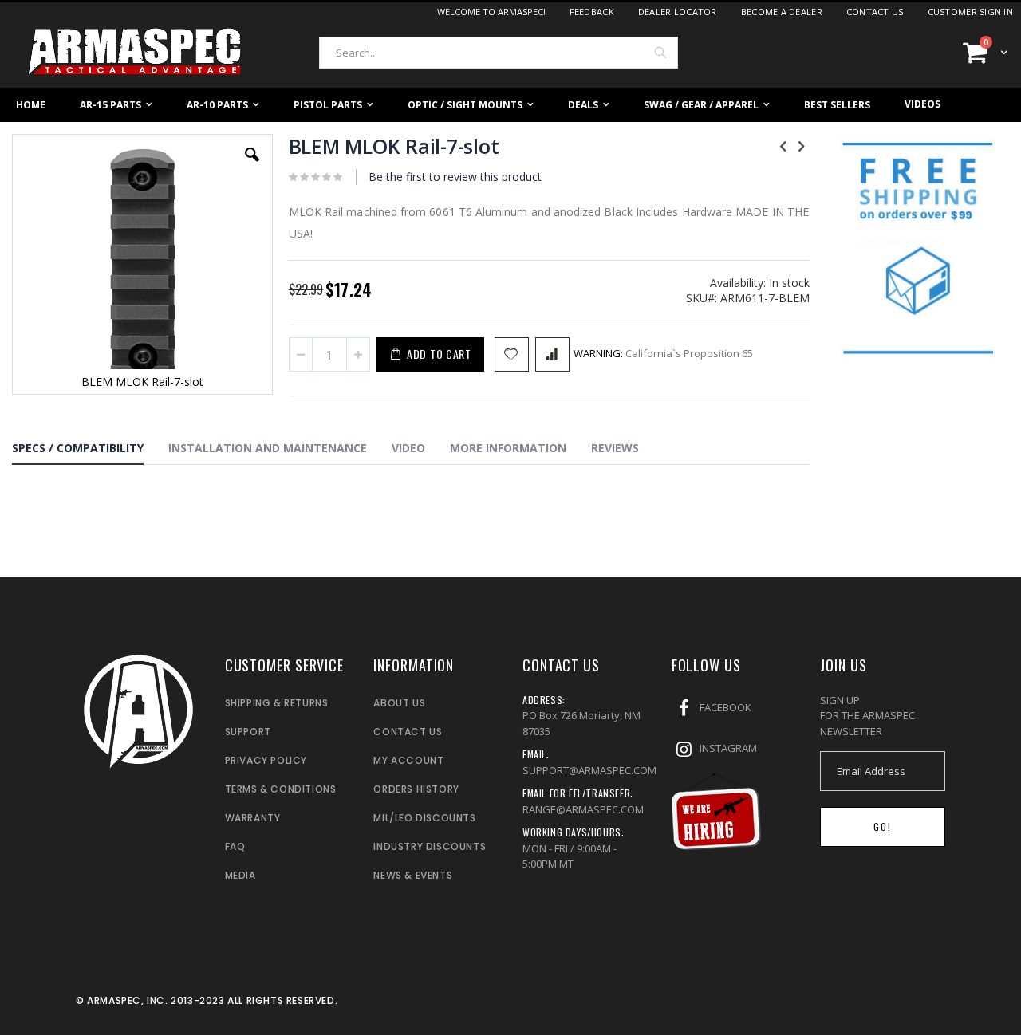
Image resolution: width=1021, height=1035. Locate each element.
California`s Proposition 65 (663, 353)
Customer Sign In (970, 12)
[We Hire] (716, 846)
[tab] (90, 450)
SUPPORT (248, 731)
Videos (922, 104)
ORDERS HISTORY (416, 789)
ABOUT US (399, 703)
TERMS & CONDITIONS (281, 789)
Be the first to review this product (455, 176)
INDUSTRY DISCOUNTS (429, 846)
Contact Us (875, 12)
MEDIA (240, 875)
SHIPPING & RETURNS (277, 703)
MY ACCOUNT (408, 760)
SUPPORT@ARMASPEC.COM (589, 770)
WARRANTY (253, 817)
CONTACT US (407, 731)
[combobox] (498, 53)
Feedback (592, 12)
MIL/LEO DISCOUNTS (424, 817)
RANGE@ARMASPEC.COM (583, 809)
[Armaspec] (135, 52)
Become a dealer (781, 12)
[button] (252, 167)
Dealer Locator (677, 12)
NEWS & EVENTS (412, 875)
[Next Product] (801, 145)
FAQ (235, 846)
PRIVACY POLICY (266, 760)
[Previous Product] (783, 145)
